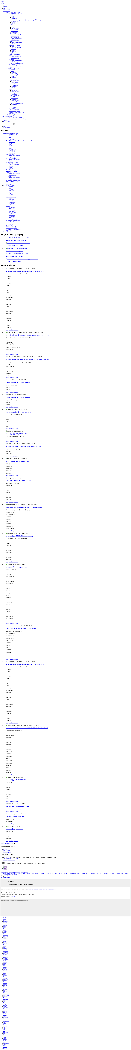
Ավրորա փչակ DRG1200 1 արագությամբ (19, 536)
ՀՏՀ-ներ (5, 120)
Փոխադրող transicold (16, 34)
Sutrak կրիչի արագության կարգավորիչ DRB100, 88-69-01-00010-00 (27, 359)
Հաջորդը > (7, 843)
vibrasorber (11, 55)
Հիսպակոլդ (14, 85)
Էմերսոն (13, 105)
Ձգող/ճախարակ (13, 52)
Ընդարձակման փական (16, 63)
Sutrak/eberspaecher (15, 83)
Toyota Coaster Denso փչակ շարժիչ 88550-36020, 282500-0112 (24, 446)
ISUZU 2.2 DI (14, 21)
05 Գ (12, 16)
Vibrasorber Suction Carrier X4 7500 (25, 873)
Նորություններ (7, 116)
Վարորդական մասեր (15, 65)
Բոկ (12, 71)
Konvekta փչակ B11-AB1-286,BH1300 (17, 806)
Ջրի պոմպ (12, 108)
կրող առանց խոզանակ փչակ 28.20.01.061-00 (21, 628)
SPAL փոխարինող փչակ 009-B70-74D (18, 461)
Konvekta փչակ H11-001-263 (14, 829)
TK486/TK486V (15, 28)
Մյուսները (14, 51)
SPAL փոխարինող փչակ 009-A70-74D (18, 480)
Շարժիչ (13, 50)
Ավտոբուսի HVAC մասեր (13, 68)
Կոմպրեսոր (12, 69)
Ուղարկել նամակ (5, 877)
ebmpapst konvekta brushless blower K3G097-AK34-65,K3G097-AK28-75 (27, 728)
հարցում (8, 330)
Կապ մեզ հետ (7, 121)
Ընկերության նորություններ (14, 117)
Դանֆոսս (14, 96)
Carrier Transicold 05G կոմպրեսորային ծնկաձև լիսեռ (71, 873)
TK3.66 (13, 22)
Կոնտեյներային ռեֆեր (12, 115)
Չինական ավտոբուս (17, 102)
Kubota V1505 (14, 29)
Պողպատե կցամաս (14, 111)
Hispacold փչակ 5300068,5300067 (16, 780)
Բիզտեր (13, 72)
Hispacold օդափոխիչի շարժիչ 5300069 (18, 412)
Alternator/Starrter (13, 33)
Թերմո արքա (15, 36)
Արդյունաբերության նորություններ (16, 118)
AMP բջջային (24, 872)
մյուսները (14, 73)
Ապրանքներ (6, 11)
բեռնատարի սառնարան (13, 12)
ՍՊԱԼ (13, 81)
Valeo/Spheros (14, 82)
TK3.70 (13, 23)
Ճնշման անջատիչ (16, 47)
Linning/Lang (14, 90)
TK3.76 (13, 26)
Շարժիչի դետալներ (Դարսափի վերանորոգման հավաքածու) (26, 20)
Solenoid (13, 46)
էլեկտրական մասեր (14, 45)
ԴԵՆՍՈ (13, 87)
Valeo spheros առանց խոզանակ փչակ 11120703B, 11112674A (25, 271)
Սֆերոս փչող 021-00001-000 (15, 816)
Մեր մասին (6, 9)
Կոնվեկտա (14, 86)
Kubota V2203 (14, 31)
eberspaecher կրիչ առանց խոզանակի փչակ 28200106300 (24, 507)
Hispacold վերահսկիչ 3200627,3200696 (18, 397)
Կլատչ (10, 89)
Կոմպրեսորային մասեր (15, 13)
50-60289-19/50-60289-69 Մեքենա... (16, 240)
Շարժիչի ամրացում (14, 54)
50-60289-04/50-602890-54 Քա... (15, 245)
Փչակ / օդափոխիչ (14, 80)
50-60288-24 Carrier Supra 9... (14, 251)
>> (10, 843)
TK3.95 (13, 27)
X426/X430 (14, 18)
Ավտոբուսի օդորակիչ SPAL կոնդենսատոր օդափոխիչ (101, 873)
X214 (12, 17)
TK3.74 (13, 24)
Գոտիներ (11, 59)
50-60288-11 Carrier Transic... (14, 256)
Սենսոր (13, 49)
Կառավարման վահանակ (16, 112)
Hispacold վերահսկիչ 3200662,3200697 (18, 382)
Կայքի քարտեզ (15, 872)
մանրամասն (14, 330)
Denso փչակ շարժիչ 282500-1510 (16, 434)
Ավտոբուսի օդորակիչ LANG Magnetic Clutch (45, 873)
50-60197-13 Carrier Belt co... (14, 261)
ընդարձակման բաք (14, 64)
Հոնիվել (13, 107)
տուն (4, 8)
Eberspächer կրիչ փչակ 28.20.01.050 (17, 567)
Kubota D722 (14, 32)
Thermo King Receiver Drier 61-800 (8, 873)
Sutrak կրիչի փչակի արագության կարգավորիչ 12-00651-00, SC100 (28, 335)
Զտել (10, 41)
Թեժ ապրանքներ (6, 872)
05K (12, 14)
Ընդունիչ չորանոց (14, 37)
